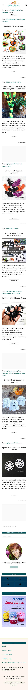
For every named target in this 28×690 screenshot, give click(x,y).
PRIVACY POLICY (7, 650)
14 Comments (23, 224)
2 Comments (23, 286)
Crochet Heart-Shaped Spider (14, 298)
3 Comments (23, 77)
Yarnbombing (17, 82)
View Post (14, 71)
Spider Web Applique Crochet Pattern (14, 449)
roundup (15, 228)
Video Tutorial (6, 166)
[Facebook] (7, 579)
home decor (17, 373)
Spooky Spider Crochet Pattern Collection (14, 234)
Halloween (5, 12)
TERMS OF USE (7, 659)
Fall (7, 19)
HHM (10, 373)
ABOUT (14, 567)
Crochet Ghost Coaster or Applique (14, 381)
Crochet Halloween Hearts (14, 26)
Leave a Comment (22, 142)
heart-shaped (20, 19)
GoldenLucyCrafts (16, 10)
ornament (5, 21)
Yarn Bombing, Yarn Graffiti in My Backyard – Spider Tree (14, 88)
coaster (15, 371)
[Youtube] (7, 584)
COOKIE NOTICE (7, 654)
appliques (9, 164)
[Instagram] (20, 579)
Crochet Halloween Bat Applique (14, 172)
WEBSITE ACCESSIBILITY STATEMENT (14, 663)
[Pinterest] (20, 584)
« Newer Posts (7, 526)
